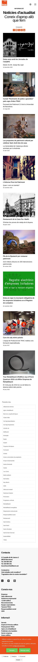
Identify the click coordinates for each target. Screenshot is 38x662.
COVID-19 (6, 428)
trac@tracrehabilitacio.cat (9, 566)
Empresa (4, 594)
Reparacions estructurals (10, 511)
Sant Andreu (6, 522)
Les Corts (6, 471)
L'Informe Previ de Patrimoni (14, 182)
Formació (6, 450)
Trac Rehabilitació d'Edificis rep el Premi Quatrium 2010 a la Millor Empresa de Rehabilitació (18, 379)
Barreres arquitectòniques (10, 414)
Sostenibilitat (6, 536)
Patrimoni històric (8, 493)
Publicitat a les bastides (9, 631)
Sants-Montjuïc (7, 529)
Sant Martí (6, 525)
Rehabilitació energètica (10, 507)
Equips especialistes (8, 605)
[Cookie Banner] (19, 649)
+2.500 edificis (6, 601)
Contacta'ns (5, 570)
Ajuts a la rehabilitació (8, 629)
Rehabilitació (7, 504)
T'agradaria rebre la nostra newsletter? (14, 574)
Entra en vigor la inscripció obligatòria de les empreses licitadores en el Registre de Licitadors (18, 300)
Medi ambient (7, 475)
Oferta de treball (7, 489)
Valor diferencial (6, 596)
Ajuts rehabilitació (8, 410)
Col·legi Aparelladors (9, 421)
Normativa (6, 478)
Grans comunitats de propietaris (12, 457)
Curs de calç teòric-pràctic (13, 338)
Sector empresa (6, 633)
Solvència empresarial (8, 598)
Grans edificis (6, 635)
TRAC (5, 540)
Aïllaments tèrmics (8, 406)
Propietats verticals (8, 500)
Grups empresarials (8, 460)
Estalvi (5, 442)
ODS (4, 486)
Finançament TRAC (7, 627)
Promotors (6, 496)
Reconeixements (7, 603)
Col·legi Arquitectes (8, 424)
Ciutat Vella (6, 417)
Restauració (6, 518)
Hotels (5, 468)
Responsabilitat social (9, 514)
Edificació (6, 432)
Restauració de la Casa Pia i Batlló (16, 219)
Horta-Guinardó (7, 464)
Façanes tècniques (8, 446)
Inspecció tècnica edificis (9, 625)
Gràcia (5, 453)
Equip (5, 439)
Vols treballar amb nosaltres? (11, 572)
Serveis (3, 622)
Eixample (5, 435)
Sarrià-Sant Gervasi (8, 532)
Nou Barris (6, 482)
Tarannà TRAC (6, 607)
